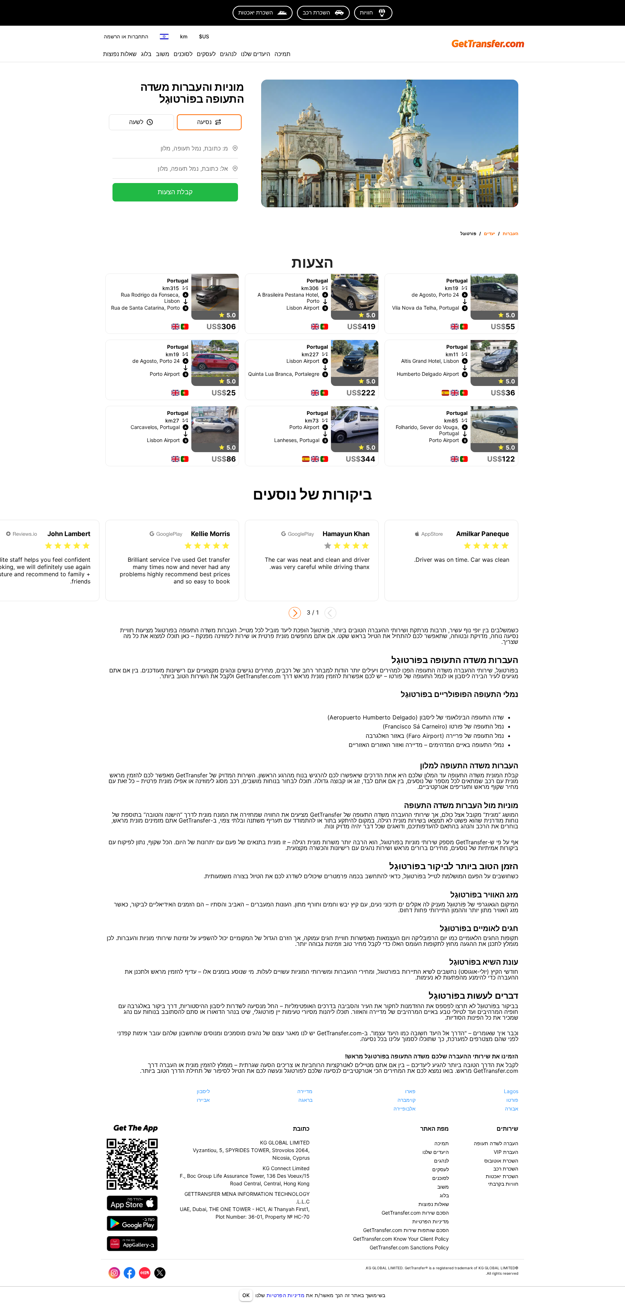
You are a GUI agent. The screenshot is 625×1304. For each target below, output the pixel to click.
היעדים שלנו (255, 54)
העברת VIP (506, 1152)
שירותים (507, 1128)
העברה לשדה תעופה (496, 1143)
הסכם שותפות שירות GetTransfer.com (406, 1230)
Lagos (511, 1091)
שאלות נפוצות (120, 54)
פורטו (512, 1100)
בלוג (146, 54)
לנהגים (228, 54)
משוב (162, 54)
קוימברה (406, 1100)
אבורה (511, 1108)
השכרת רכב (505, 1168)
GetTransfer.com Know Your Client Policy (401, 1239)
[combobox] (170, 151)
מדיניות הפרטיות (286, 1295)
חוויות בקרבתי (503, 1184)
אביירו (203, 1100)
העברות (510, 233)
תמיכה (282, 54)
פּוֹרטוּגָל (468, 233)
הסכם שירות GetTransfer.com (415, 1213)
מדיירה (304, 1091)
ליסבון (203, 1091)
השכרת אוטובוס (501, 1161)
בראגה (305, 1100)
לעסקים (206, 54)
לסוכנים (183, 54)
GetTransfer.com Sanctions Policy (409, 1247)
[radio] (505, 545)
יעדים (489, 233)
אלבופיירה (405, 1108)
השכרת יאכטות (502, 1176)
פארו (410, 1091)
